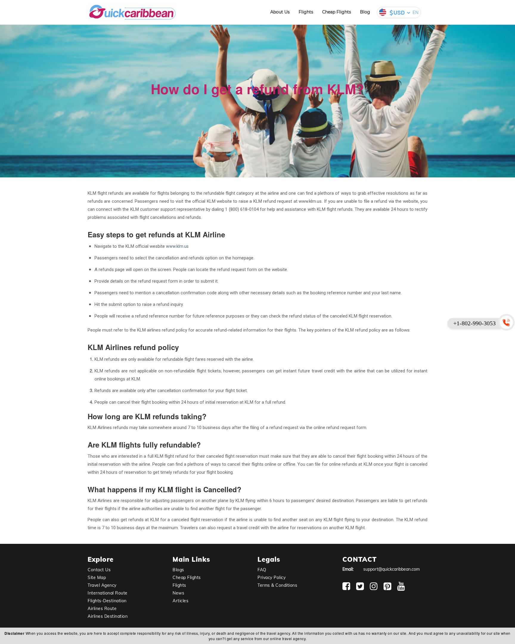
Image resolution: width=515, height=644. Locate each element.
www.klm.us (177, 246)
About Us (280, 12)
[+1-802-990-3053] (507, 322)
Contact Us (99, 569)
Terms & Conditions (277, 585)
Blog (365, 12)
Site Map (97, 577)
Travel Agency (102, 585)
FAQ (262, 569)
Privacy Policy (272, 577)
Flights (306, 12)
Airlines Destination (108, 616)
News (178, 593)
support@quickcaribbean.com (391, 569)
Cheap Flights (336, 12)
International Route (108, 593)
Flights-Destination (107, 600)
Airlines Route (102, 608)
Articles (180, 600)
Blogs (178, 569)
